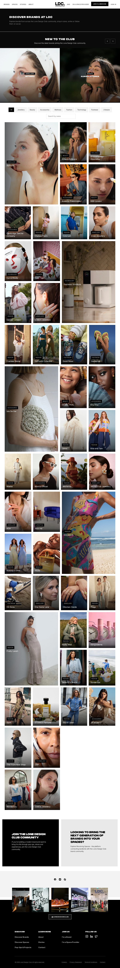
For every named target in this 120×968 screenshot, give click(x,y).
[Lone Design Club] (60, 4)
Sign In (113, 4)
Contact (41, 947)
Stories (23, 4)
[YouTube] (91, 936)
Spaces (14, 4)
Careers (64, 962)
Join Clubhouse (99, 4)
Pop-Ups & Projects (23, 947)
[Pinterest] (65, 879)
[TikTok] (86, 936)
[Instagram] (60, 879)
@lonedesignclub (60, 917)
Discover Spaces (22, 942)
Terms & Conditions (91, 962)
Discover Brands (22, 937)
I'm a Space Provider (80, 4)
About (31, 4)
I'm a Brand (66, 937)
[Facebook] (55, 879)
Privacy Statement (76, 962)
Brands (7, 4)
